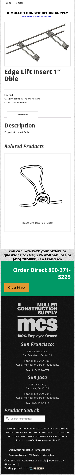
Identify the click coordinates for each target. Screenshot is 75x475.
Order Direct (16, 287)
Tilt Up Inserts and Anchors (27, 98)
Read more (37, 229)
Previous (7, 198)
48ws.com (10, 464)
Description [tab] (22, 114)
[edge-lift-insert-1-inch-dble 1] (37, 44)
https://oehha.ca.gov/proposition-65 (43, 440)
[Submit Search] (7, 419)
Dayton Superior (19, 102)
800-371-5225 (59, 273)
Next (68, 198)
